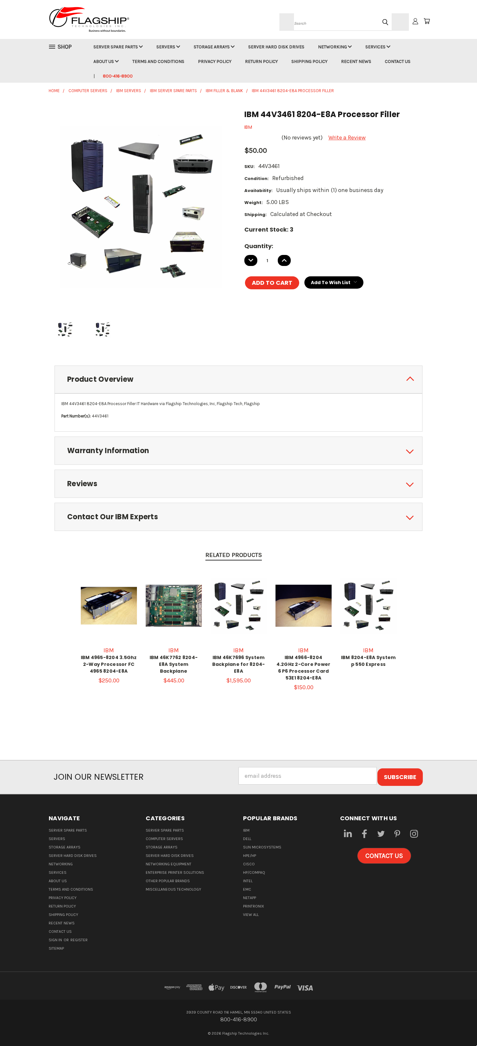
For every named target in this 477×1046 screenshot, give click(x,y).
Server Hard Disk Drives (276, 47)
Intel (247, 881)
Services (375, 47)
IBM (246, 830)
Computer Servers (164, 838)
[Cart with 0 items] (426, 21)
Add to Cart (173, 612)
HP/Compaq (254, 872)
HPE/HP (249, 855)
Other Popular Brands (168, 881)
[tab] (238, 380)
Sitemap (56, 948)
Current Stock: (268, 229)
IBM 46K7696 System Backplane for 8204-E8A (238, 664)
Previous (457, 1026)
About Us (104, 61)
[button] (384, 856)
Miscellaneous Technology (173, 889)
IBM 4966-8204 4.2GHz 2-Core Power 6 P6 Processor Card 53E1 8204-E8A (303, 667)
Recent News (356, 61)
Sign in (56, 940)
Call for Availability (109, 612)
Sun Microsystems (262, 847)
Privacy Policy (214, 61)
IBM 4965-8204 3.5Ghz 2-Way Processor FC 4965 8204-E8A (109, 664)
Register (79, 940)
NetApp (249, 898)
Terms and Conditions (158, 61)
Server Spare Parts (116, 47)
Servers (166, 47)
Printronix (253, 906)
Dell (247, 838)
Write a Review (347, 137)
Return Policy (261, 61)
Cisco (249, 864)
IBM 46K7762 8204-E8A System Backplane (174, 664)
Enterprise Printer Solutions (175, 872)
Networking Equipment (168, 864)
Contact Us (397, 61)
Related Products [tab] (233, 555)
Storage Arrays (212, 47)
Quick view (108, 594)
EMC (247, 889)
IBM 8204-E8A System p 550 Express (368, 660)
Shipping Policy (309, 61)
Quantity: (258, 246)
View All (251, 914)
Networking (333, 47)
